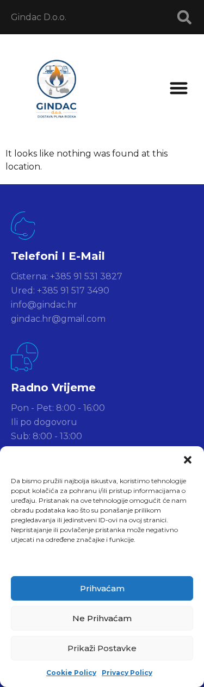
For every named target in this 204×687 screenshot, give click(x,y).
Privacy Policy (127, 673)
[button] (187, 459)
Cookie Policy (71, 673)
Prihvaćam (102, 588)
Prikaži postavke (102, 648)
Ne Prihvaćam (102, 618)
